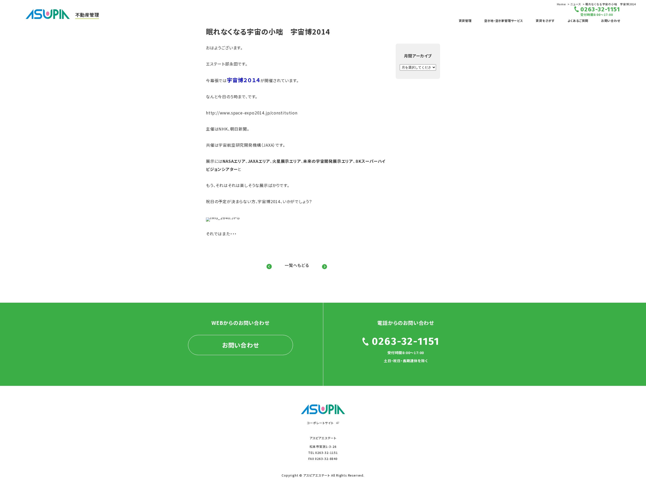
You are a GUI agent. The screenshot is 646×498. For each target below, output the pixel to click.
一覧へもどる (297, 265)
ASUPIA (323, 409)
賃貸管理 (465, 20)
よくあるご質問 (578, 20)
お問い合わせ (610, 20)
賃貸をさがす (545, 20)
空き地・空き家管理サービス (503, 20)
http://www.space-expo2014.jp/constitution (252, 113)
